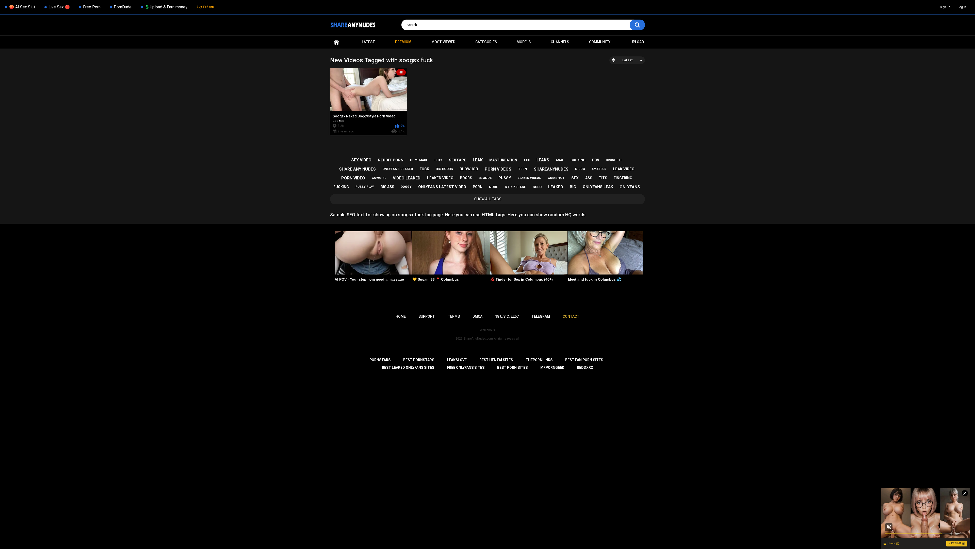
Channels (560, 42)
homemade (419, 160)
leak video (624, 169)
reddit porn (390, 160)
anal (560, 160)
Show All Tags (487, 199)
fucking (341, 187)
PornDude (123, 7)
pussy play (364, 187)
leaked (555, 187)
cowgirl (379, 178)
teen (522, 169)
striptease (515, 187)
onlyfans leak (598, 187)
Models (524, 42)
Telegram (540, 316)
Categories (486, 42)
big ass (387, 187)
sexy (438, 160)
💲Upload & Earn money (166, 7)
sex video (361, 160)
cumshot (556, 178)
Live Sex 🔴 (59, 7)
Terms (454, 316)
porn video (353, 178)
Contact (571, 316)
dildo (580, 169)
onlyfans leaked (397, 169)
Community (599, 42)
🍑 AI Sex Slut (22, 7)
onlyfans (630, 187)
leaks (543, 160)
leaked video (440, 178)
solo (537, 187)
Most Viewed (443, 42)
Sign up (945, 7)
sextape (457, 160)
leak (478, 160)
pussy (504, 178)
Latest (368, 42)
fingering (623, 178)
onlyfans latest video (442, 187)
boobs (466, 178)
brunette (614, 160)
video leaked (406, 178)
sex (575, 178)
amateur (599, 169)
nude (493, 187)
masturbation (503, 160)
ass (588, 178)
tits (603, 178)
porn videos (498, 169)
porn (477, 187)
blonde (485, 178)
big (573, 187)
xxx (527, 160)
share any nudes (357, 169)
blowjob (469, 169)
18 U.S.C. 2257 (507, 316)
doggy (406, 187)
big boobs (444, 169)
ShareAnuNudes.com (478, 338)
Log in (962, 7)
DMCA (477, 316)
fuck (424, 169)
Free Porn (92, 7)
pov (595, 160)
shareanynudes (551, 169)
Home (336, 42)
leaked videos (529, 178)
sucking (578, 160)
